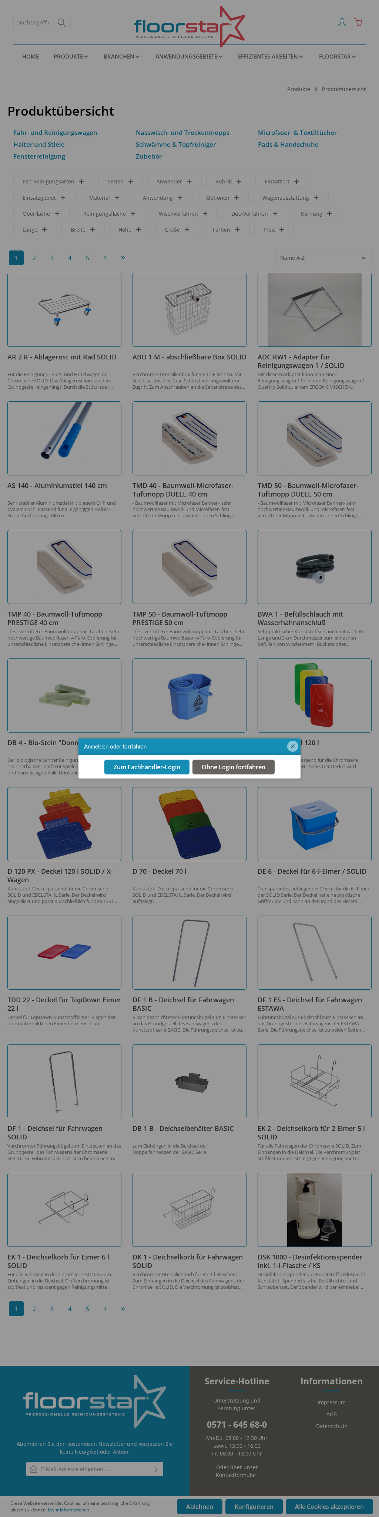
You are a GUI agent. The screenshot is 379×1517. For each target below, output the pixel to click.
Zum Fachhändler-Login (147, 767)
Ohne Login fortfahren (233, 767)
